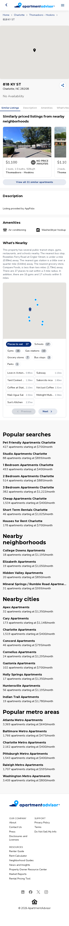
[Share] (62, 85)
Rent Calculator (18, 856)
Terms (37, 827)
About (12, 822)
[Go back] (6, 4)
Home (6, 15)
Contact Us (15, 827)
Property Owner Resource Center (28, 869)
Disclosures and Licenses (18, 838)
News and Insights (19, 865)
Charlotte (19, 15)
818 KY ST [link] (9, 19)
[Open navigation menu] (62, 5)
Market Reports (18, 874)
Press (12, 831)
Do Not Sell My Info (45, 831)
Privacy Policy (42, 822)
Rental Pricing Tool (19, 878)
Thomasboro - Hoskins (42, 15)
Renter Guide (16, 851)
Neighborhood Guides (21, 860)
